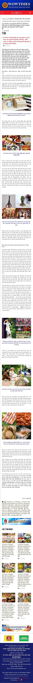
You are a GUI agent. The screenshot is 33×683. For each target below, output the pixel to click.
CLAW (19, 680)
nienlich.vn (10, 502)
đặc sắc (26, 508)
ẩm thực (10, 510)
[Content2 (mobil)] (16, 628)
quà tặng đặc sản (16, 515)
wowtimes (17, 502)
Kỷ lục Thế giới (18, 508)
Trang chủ (5, 19)
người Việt (17, 510)
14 (12, 508)
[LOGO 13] (9, 638)
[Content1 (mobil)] (16, 521)
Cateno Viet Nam (24, 678)
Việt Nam (24, 510)
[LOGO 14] (24, 638)
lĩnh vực (4, 510)
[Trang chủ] (16, 5)
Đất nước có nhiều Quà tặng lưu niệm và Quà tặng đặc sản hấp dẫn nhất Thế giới (16, 511)
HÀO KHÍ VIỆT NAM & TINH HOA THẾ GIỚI (16, 21)
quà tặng (24, 513)
